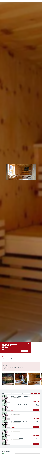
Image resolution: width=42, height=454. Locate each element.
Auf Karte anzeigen (5, 346)
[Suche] (38, 0)
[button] (8, 379)
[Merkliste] (39, 0)
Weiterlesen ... (4, 359)
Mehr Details (12, 410)
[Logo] (1, 1)
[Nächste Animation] (40, 172)
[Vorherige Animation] (1, 172)
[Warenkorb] (40, 0)
